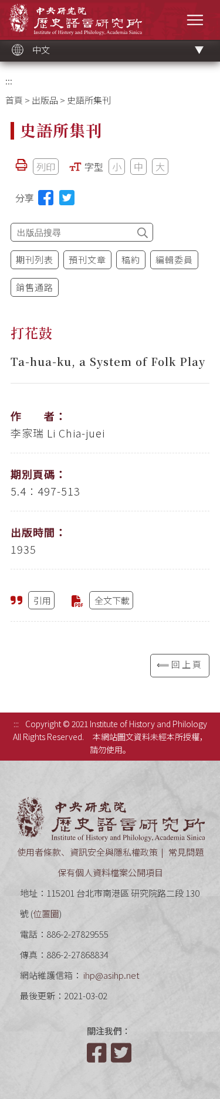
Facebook (98, 1053)
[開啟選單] (195, 19)
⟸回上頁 (180, 664)
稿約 (130, 259)
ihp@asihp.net (111, 975)
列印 (45, 167)
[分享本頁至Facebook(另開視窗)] (45, 197)
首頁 (14, 100)
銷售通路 (34, 287)
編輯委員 (174, 259)
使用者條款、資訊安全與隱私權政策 (87, 852)
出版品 (45, 100)
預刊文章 (87, 259)
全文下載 (112, 600)
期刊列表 (34, 259)
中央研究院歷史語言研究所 (75, 19)
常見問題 (186, 852)
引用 (42, 600)
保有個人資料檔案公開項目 (110, 872)
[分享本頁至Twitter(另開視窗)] (67, 197)
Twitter (122, 1053)
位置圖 (46, 913)
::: (8, 80)
